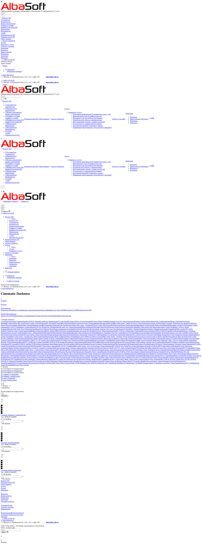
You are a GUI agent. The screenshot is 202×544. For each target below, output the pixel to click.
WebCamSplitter (46, 357)
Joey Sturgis (11, 355)
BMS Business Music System (149, 363)
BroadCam (60, 327)
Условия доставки (7, 507)
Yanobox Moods (153, 329)
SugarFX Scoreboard (71, 350)
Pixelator (133, 348)
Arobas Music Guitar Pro (164, 327)
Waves (89, 337)
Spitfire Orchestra (162, 333)
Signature (34, 325)
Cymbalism (136, 329)
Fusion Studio (57, 361)
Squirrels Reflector (106, 323)
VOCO (15, 363)
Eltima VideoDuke (70, 338)
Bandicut (11, 329)
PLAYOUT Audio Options (121, 348)
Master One (174, 321)
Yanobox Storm (16, 350)
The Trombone (52, 327)
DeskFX (69, 323)
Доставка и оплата (7, 501)
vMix (42, 359)
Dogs (67, 357)
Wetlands (72, 335)
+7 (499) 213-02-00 (8, 60)
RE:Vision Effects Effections (168, 346)
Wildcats (55, 348)
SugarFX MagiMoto (106, 340)
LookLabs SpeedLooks (63, 325)
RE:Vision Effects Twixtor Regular (79, 321)
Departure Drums (143, 346)
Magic (56, 344)
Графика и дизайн (16, 310)
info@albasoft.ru (8, 75)
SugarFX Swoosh (11, 344)
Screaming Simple (187, 335)
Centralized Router (47, 344)
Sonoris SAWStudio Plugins (157, 335)
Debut (117, 357)
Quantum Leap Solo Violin (177, 333)
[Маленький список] (1, 384)
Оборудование (6, 484)
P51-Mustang (158, 338)
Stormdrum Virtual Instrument (76, 342)
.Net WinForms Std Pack (107, 354)
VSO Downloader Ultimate (136, 352)
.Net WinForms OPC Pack (103, 363)
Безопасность (5, 310)
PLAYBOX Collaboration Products (128, 331)
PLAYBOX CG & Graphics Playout (39, 340)
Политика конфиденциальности (12, 513)
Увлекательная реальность (144, 337)
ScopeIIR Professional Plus (47, 325)
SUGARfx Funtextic (58, 357)
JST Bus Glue (124, 357)
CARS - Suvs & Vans (174, 340)
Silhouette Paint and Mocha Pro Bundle (84, 333)
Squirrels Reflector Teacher (153, 354)
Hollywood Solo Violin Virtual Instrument (86, 323)
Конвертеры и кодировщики (24, 316)
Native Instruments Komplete (64, 329)
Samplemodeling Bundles (70, 361)
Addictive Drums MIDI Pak (52, 331)
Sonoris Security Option (14, 333)
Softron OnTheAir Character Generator (39, 348)
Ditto (69, 333)
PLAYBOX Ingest (173, 357)
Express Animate (159, 350)
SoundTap (9, 363)
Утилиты (50, 316)
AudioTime (16, 357)
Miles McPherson (77, 344)
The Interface (156, 355)
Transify (140, 355)
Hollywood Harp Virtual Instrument (170, 363)
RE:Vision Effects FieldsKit (100, 321)
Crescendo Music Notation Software (70, 348)
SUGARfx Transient (92, 354)
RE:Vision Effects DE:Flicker (123, 340)
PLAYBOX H (154, 346)
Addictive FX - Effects (30, 333)
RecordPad (162, 342)
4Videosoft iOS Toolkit (11, 359)
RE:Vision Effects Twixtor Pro (63, 363)
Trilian (85, 344)
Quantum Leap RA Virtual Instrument (121, 321)
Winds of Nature (178, 355)
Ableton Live (36, 357)
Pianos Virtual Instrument (17, 338)
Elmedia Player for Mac (59, 354)
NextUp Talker (170, 352)
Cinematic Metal (15, 325)
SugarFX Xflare (47, 323)
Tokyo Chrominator (166, 355)
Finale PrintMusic (138, 354)
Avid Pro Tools (187, 363)
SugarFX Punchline (125, 329)
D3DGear (114, 352)
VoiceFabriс (162, 323)
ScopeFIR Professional (118, 344)
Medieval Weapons (36, 331)
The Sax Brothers (183, 323)
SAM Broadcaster (132, 344)
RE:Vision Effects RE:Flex (29, 361)
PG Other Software (108, 357)
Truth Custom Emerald (39, 342)
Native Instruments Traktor (84, 335)
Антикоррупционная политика (12, 515)
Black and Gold (81, 337)
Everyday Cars (113, 359)
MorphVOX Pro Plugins (38, 327)
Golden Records (63, 335)
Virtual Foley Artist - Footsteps (81, 325)
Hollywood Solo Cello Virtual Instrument (169, 348)
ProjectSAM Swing (25, 352)
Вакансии (4, 494)
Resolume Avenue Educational (87, 338)
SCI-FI (71, 357)
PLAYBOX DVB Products (56, 342)
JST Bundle (60, 350)
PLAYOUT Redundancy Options (19, 327)
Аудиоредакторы (41, 316)
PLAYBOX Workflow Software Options (40, 321)
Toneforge (153, 333)
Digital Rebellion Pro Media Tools (176, 350)
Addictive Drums (97, 337)
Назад (13, 219)
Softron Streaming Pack (90, 348)
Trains (20, 335)
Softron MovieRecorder (147, 348)
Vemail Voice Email (122, 355)
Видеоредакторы (65, 316)
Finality (110, 325)
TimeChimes (133, 327)
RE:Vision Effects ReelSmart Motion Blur (116, 361)
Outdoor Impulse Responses (17, 348)
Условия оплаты (6, 505)
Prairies (36, 346)
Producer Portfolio (144, 344)
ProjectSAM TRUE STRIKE (55, 337)
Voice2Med (9, 346)
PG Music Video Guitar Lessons (132, 359)
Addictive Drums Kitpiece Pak (36, 338)
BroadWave (136, 333)
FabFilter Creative (180, 329)
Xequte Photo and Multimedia (160, 325)
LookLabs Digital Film (45, 361)
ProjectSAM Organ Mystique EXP (127, 342)
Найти (3, 532)
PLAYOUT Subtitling (66, 346)
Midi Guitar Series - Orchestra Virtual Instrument (119, 337)
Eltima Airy (96, 340)
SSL (53, 340)
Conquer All (154, 323)
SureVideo (72, 352)
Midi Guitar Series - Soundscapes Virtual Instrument (28, 337)
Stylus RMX (48, 359)
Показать (4, 396)
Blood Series (98, 361)
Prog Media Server (139, 340)
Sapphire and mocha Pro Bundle (84, 331)
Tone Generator (84, 361)
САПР (75, 310)
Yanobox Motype (103, 338)
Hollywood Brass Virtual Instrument (125, 325)
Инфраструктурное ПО (55, 310)
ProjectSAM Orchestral (66, 355)
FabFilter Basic (14, 352)
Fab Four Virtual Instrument (104, 331)
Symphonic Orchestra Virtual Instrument (180, 344)
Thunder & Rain (52, 335)
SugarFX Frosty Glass (92, 352)
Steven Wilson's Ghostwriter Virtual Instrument (124, 338)
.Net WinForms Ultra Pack (42, 354)
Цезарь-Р (82, 352)
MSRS (177, 352)
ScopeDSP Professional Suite (10, 321)
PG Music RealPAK (73, 354)
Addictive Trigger (26, 357)
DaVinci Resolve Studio (88, 359)
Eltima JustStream (87, 327)
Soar (114, 331)
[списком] (3, 382)
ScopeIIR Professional (173, 331)
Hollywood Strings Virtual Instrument (34, 335)
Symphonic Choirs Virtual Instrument (18, 331)
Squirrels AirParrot (140, 321)
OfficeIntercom (98, 327)
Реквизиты (5, 498)
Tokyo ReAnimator (179, 354)
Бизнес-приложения (30, 310)
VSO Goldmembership (162, 321)
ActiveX (172, 361)
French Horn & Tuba (105, 348)
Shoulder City (86, 350)
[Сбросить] (2, 393)
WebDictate (46, 333)
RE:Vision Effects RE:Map (147, 327)
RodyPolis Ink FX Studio (137, 357)
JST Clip (135, 335)
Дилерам (4, 517)
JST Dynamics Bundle (138, 361)
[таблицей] (5, 382)
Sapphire (23, 321)
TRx (137, 348)
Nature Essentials (67, 331)
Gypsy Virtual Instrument (72, 327)
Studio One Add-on (64, 344)
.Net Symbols (71, 340)
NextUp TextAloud (109, 355)
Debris (40, 333)
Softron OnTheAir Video (158, 344)
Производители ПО (84, 310)
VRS (80, 350)
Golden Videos (26, 325)
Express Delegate (161, 340)
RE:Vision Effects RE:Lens (15, 323)
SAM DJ (106, 327)
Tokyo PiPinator (98, 335)
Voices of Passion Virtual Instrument (158, 361)
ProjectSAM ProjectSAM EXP (23, 346)
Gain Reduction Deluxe (26, 363)
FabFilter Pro (133, 355)
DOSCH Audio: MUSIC (100, 325)
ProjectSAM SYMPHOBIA (95, 342)
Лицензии (4, 499)
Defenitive (8, 354)
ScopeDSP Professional (84, 340)
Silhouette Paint (105, 352)
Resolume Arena (175, 325)
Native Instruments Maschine (122, 335)
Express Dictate (39, 363)
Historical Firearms (158, 352)
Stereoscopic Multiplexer (123, 354)
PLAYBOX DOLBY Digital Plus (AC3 (174, 359)
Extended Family (168, 329)
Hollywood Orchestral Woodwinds (98, 344)
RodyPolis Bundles (27, 354)
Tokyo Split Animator (174, 335)
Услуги (11, 249)
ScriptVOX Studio (61, 340)
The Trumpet (16, 354)
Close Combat (118, 333)
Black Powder (108, 335)
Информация (5, 509)
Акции (3, 488)
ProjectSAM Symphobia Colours (30, 359)
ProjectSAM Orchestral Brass (83, 329)
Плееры (56, 316)
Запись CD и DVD (7, 316)
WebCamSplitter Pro (60, 323)
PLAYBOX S (122, 352)
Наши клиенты (6, 496)
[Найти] (2, 15)
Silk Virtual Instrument (11, 342)
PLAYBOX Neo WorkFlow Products (125, 346)
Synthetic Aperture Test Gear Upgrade (106, 329)
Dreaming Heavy (167, 354)
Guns (160, 329)
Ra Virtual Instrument (147, 338)
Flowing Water (114, 327)
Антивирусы (42, 310)
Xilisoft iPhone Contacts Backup (85, 355)
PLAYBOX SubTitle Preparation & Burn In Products (171, 337)
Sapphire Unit (187, 338)
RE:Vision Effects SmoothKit (49, 346)
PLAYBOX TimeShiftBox (55, 338)
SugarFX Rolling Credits (174, 342)
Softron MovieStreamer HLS (59, 352)
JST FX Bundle (188, 348)
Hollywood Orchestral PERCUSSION (153, 331)
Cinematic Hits (150, 340)
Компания (13, 258)
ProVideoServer (79, 357)
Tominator (148, 352)
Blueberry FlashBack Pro (105, 333)
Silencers (9, 357)
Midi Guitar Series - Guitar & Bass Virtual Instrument (39, 350)
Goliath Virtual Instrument (41, 352)
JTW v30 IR (28, 342)
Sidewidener (151, 321)
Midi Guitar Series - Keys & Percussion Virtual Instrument (93, 346)
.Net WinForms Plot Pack (130, 350)
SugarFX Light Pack (60, 321)
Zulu (77, 352)
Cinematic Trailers (172, 323)
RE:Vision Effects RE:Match (44, 355)
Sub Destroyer (143, 335)
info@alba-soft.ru (52, 77)
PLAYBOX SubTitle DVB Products (29, 344)
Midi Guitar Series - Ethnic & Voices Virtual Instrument (131, 323)
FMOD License (58, 359)
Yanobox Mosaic (96, 350)
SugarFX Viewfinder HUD (93, 357)
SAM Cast (99, 355)
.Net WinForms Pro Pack (71, 359)
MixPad (21, 342)
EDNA (56, 355)
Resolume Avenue (144, 325)
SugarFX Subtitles (102, 359)
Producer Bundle (70, 337)
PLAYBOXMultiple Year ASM (83, 363)
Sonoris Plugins (12, 335)
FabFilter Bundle (55, 333)
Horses (82, 354)
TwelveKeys (48, 363)
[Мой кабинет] (2, 190)
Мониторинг (68, 310)
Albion (191, 342)
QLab (120, 359)
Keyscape (185, 342)
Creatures (64, 333)
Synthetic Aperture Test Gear (148, 342)
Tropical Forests (124, 327)
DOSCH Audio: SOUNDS (33, 323)
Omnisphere (144, 329)
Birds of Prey (127, 333)
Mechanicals (147, 355)
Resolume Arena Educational (112, 350)
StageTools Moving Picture (45, 329)
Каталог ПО (13, 221)
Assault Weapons (110, 342)
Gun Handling (145, 333)
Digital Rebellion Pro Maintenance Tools (125, 363)
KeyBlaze (179, 338)
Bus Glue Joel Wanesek (19, 340)
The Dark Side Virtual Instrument (25, 329)
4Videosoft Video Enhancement (156, 357)
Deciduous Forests (169, 338)
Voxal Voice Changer (22, 365)
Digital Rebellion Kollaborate (24, 355)
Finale (92, 361)
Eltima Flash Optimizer (146, 350)
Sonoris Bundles (184, 357)
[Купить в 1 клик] (2, 400)
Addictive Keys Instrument (152, 359)
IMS (13, 365)
